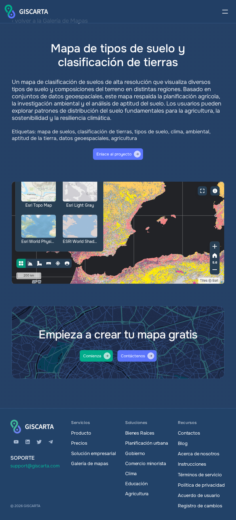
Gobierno (135, 453)
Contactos (189, 433)
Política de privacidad (201, 485)
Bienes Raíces (139, 433)
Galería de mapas (89, 463)
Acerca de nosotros (198, 454)
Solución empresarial (93, 453)
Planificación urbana (146, 443)
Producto (81, 433)
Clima (131, 474)
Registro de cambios (200, 506)
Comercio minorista (145, 463)
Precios (79, 443)
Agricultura (137, 494)
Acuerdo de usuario (199, 495)
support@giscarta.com (35, 466)
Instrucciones (192, 464)
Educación (136, 484)
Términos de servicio (200, 475)
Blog (182, 443)
